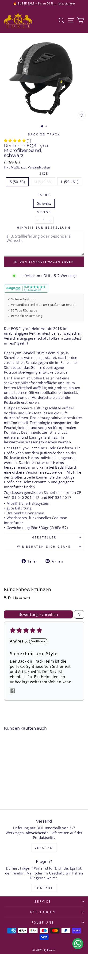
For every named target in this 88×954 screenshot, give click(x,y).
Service (42, 901)
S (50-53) (17, 181)
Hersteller (44, 537)
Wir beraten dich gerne (44, 546)
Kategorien (42, 912)
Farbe (44, 195)
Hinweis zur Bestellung (44, 227)
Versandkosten (39, 167)
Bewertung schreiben (38, 614)
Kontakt (44, 888)
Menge (44, 212)
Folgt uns (42, 922)
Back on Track (44, 134)
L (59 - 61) (69, 181)
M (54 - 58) (43, 181)
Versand (44, 848)
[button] (15, 140)
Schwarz (44, 203)
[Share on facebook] (12, 691)
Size (43, 173)
